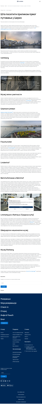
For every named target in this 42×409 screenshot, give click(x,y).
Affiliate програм (16, 361)
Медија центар (28, 334)
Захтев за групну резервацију (16, 357)
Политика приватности (21, 396)
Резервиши (6, 299)
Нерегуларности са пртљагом (16, 337)
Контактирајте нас (29, 344)
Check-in (5, 307)
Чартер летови (15, 359)
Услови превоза (21, 394)
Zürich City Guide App (31, 271)
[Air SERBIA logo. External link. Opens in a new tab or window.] (9, 199)
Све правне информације (21, 401)
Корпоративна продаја (17, 352)
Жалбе (14, 343)
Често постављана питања (18, 332)
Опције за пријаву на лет (17, 334)
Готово (3, 286)
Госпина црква (11, 147)
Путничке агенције (16, 354)
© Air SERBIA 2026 (21, 392)
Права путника (21, 399)
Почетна (2, 5)
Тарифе (2, 338)
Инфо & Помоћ (7, 315)
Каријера (26, 338)
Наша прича (27, 332)
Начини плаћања (16, 341)
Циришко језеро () (7, 112)
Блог (6, 5)
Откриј (4, 311)
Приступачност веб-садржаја (31, 351)
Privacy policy (31, 199)
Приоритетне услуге (5, 336)
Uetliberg (22, 62)
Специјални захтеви (17, 339)
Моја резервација (8, 303)
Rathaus (32, 222)
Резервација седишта (5, 334)
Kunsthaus (28, 100)
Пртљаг (2, 332)
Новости (26, 336)
